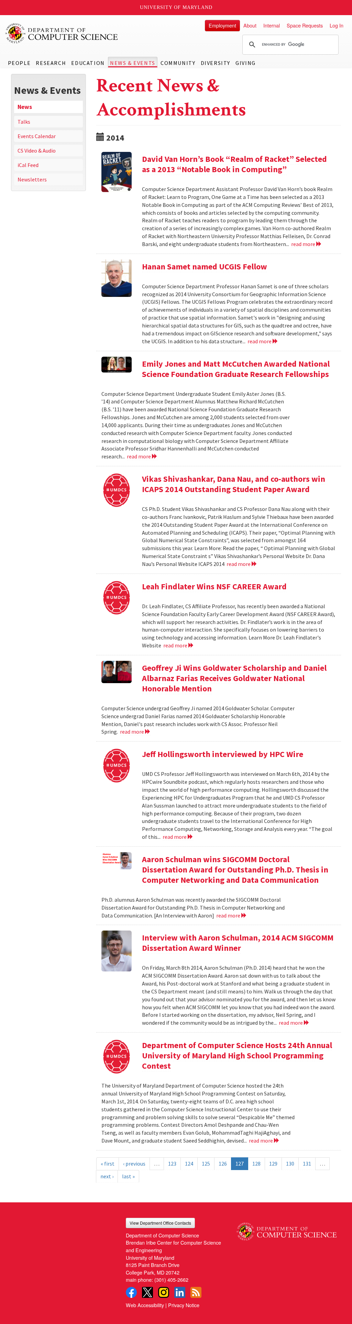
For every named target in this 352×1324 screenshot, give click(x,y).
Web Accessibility (145, 1305)
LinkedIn (179, 1292)
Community (178, 62)
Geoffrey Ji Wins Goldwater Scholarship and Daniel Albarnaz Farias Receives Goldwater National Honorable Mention (234, 678)
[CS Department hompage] (286, 1229)
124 (189, 1163)
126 (223, 1163)
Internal (271, 25)
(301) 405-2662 (171, 1279)
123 (172, 1163)
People (19, 62)
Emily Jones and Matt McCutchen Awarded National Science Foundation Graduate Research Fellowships (236, 368)
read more (303, 244)
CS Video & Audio (37, 150)
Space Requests (305, 25)
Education (87, 62)
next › (106, 1176)
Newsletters (32, 179)
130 (290, 1163)
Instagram (163, 1292)
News (25, 107)
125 (206, 1163)
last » (128, 1176)
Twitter (147, 1292)
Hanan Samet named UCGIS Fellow (204, 266)
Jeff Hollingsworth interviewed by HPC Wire (222, 754)
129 (273, 1163)
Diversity (215, 62)
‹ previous (134, 1163)
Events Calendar (37, 136)
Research (51, 62)
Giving (245, 62)
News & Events (132, 62)
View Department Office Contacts (160, 1223)
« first (107, 1163)
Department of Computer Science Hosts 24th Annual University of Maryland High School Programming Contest (237, 1055)
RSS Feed (195, 1292)
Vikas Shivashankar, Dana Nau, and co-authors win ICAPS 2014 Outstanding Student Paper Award (233, 484)
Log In (336, 25)
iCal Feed (28, 165)
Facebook (131, 1292)
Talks (24, 121)
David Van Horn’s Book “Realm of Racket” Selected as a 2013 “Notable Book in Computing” (234, 164)
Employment (222, 25)
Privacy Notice (183, 1305)
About (249, 25)
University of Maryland (176, 7)
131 (307, 1163)
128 (256, 1163)
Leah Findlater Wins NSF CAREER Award (214, 586)
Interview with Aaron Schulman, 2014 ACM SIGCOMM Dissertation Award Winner (237, 942)
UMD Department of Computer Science (62, 33)
